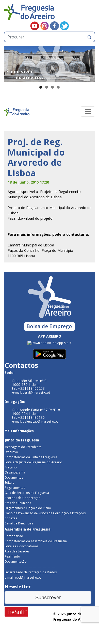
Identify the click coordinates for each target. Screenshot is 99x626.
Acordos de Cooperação (23, 498)
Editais (9, 482)
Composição (14, 536)
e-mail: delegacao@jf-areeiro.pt (35, 421)
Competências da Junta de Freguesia (31, 457)
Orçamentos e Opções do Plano (28, 508)
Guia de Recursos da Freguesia (27, 493)
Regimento (12, 556)
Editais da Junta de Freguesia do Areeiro (33, 462)
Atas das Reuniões (18, 503)
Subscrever (48, 597)
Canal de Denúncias (19, 523)
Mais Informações (19, 431)
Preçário (11, 467)
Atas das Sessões (17, 551)
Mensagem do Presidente (23, 447)
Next (89, 62)
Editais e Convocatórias (21, 546)
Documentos (14, 477)
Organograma (15, 472)
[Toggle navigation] (88, 111)
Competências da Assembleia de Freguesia (36, 541)
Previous (10, 62)
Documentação (16, 561)
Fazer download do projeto (30, 218)
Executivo (11, 452)
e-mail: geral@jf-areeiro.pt (31, 392)
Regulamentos (15, 487)
